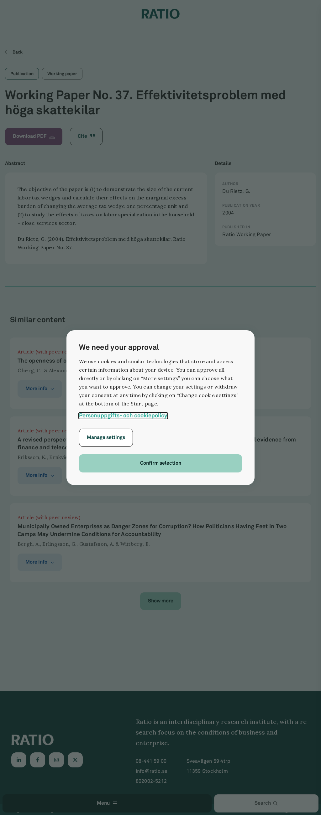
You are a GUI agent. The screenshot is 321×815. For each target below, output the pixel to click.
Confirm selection (160, 463)
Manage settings (106, 437)
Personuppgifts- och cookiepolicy (123, 415)
